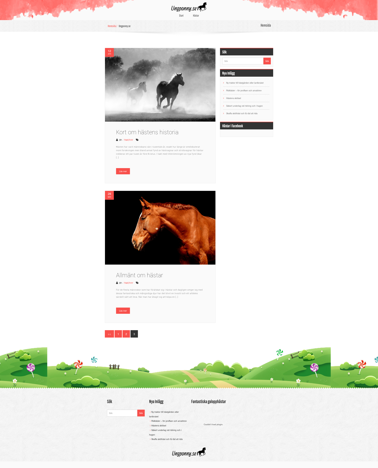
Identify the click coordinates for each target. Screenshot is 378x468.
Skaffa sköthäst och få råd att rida (242, 113)
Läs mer (123, 171)
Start (181, 15)
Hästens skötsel (233, 98)
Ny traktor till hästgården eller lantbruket (245, 82)
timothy (128, 139)
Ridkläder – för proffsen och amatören (244, 90)
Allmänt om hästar (139, 275)
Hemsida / (112, 26)
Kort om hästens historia (147, 132)
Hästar (196, 15)
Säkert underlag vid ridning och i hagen (244, 105)
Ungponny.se (125, 26)
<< (109, 334)
